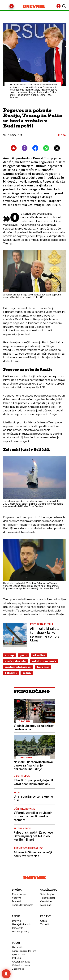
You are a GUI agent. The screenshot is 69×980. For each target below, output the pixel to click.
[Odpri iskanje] (63, 6)
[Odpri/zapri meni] (7, 6)
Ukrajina (39, 655)
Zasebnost (18, 968)
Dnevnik (16, 920)
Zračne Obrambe (15, 661)
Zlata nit (44, 924)
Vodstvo (16, 897)
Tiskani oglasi (47, 897)
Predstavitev (19, 894)
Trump (9, 655)
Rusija (26, 673)
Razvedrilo (17, 928)
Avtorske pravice (21, 961)
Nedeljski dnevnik (21, 924)
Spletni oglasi (47, 894)
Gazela (43, 920)
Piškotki (16, 958)
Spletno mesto (20, 954)
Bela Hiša (43, 667)
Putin (23, 655)
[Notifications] (6, 973)
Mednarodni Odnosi (18, 667)
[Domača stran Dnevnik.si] (33, 6)
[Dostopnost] (11, 6)
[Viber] (24, 148)
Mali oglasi (46, 905)
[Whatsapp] (46, 148)
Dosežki (16, 901)
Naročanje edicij (20, 931)
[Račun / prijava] (58, 6)
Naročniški (17, 947)
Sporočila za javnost (22, 905)
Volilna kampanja (21, 965)
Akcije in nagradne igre (24, 951)
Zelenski (11, 673)
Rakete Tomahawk (44, 661)
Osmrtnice (46, 901)
